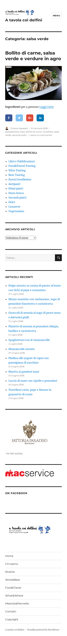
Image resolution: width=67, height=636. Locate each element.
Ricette (10, 571)
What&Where (14, 595)
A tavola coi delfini (23, 20)
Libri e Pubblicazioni (21, 161)
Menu (56, 15)
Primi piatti (15, 188)
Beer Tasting (16, 175)
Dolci (11, 202)
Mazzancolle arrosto (21, 349)
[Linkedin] (40, 118)
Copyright (11, 619)
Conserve (14, 206)
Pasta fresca (16, 193)
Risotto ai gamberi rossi (23, 371)
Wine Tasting (17, 170)
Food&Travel (13, 587)
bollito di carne (34, 131)
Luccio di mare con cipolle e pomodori (32, 380)
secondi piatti (19, 135)
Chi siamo (11, 563)
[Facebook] (9, 118)
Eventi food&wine (19, 179)
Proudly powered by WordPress (43, 629)
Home (9, 556)
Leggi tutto (46, 106)
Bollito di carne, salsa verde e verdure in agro (33, 55)
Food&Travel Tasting (22, 165)
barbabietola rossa (15, 131)
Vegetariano (16, 211)
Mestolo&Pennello (17, 603)
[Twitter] (19, 118)
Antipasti (14, 184)
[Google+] (30, 118)
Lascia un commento (41, 135)
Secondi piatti (17, 197)
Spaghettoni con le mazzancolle (29, 340)
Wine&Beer (12, 579)
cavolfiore (48, 131)
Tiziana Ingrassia (19, 128)
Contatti (10, 611)
